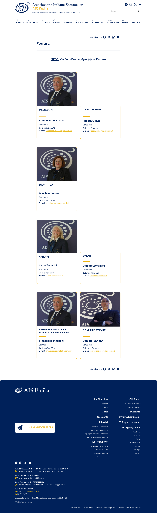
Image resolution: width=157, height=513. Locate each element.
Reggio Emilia (135, 442)
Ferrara (43, 43)
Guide (106, 407)
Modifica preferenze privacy (105, 508)
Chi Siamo (134, 399)
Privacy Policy (88, 508)
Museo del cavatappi (101, 453)
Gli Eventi (102, 417)
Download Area (102, 457)
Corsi (45, 21)
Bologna (137, 450)
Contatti (97, 21)
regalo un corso (131, 21)
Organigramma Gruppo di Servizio (96, 434)
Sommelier (113, 21)
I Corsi (104, 411)
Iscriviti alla (39, 427)
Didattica (32, 21)
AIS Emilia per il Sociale (132, 404)
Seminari (104, 404)
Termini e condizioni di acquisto (129, 508)
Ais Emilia (137, 432)
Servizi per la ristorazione (99, 430)
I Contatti (135, 411)
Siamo (19, 21)
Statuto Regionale (134, 407)
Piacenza (137, 435)
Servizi (68, 21)
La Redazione (100, 441)
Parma (138, 439)
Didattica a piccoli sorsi (100, 446)
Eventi (56, 21)
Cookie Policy (75, 508)
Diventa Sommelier (129, 417)
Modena (137, 446)
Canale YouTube (102, 450)
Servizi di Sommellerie (100, 427)
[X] (135, 5)
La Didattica (101, 399)
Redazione (82, 21)
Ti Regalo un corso (129, 422)
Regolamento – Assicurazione (97, 437)
